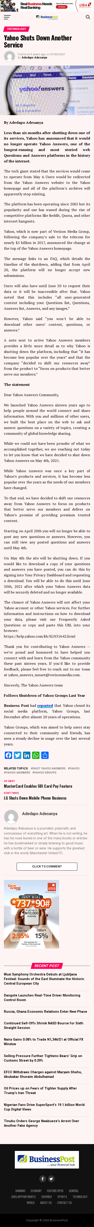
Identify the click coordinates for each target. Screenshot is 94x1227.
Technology (80, 1197)
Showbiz (46, 1197)
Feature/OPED (55, 1191)
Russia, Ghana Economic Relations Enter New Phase (45, 1012)
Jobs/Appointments (23, 1197)
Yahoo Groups (45, 772)
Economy (36, 1191)
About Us (46, 1202)
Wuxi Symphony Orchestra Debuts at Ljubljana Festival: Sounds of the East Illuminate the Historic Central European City (44, 979)
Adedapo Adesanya (34, 57)
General (73, 1191)
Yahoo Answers (18, 772)
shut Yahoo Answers (49, 768)
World (31, 1202)
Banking (20, 1191)
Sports (62, 1197)
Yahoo (74, 768)
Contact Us (64, 1202)
